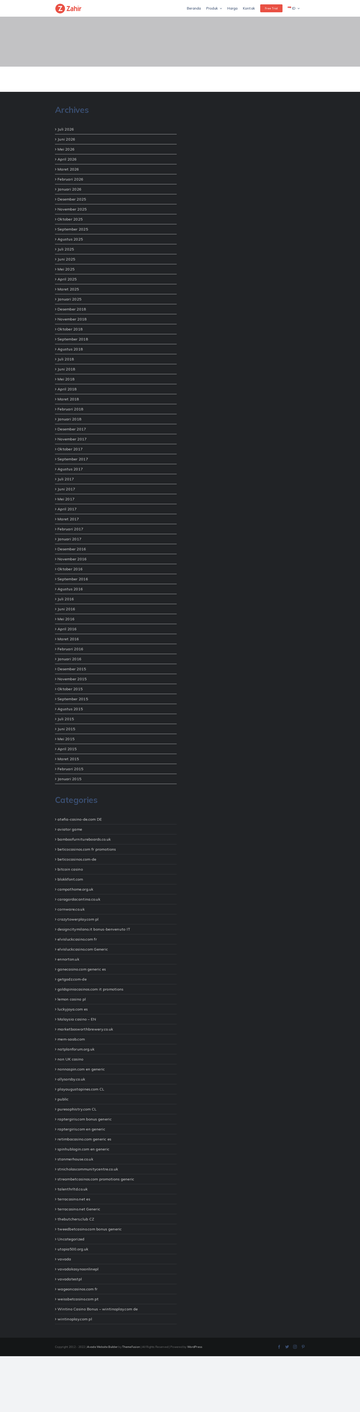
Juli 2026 (66, 129)
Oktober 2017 (70, 449)
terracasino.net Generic (79, 1209)
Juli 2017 (66, 479)
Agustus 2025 (70, 239)
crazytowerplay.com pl (78, 919)
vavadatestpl (70, 1279)
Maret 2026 (68, 169)
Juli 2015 (66, 719)
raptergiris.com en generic (81, 1129)
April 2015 (67, 749)
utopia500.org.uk (73, 1249)
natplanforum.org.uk (76, 1049)
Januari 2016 (69, 659)
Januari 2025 (69, 299)
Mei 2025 (66, 269)
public (63, 1099)
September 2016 (73, 579)
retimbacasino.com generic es (84, 1139)
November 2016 (72, 559)
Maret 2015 (68, 758)
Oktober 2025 (70, 219)
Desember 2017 (72, 429)
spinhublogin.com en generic (83, 1149)
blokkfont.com (70, 879)
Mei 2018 (66, 379)
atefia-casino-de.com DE (80, 819)
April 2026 (67, 159)
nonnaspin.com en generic (81, 1069)
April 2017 (67, 509)
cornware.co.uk (71, 909)
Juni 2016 (66, 609)
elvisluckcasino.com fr (77, 939)
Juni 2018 (66, 369)
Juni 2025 (66, 259)
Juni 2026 (66, 139)
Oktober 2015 (70, 689)
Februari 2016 (71, 649)
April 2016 (67, 629)
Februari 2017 (71, 529)
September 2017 (73, 459)
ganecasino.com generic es (82, 969)
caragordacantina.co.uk (79, 899)
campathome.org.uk (76, 889)
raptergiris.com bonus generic (85, 1119)
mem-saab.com (71, 1039)
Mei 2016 (66, 619)
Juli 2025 (66, 249)
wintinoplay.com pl (75, 1319)
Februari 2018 (71, 409)
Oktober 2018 (70, 329)
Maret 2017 (68, 519)
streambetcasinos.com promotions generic (96, 1179)
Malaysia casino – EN (77, 1019)
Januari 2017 (69, 539)
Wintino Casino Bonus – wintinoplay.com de (98, 1309)
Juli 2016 (66, 599)
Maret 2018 (68, 399)
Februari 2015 (71, 768)
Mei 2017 (66, 499)
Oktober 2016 (70, 569)
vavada (64, 1259)
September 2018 (73, 339)
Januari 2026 (69, 189)
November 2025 (72, 209)
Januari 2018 (69, 419)
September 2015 (73, 699)
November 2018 (72, 319)
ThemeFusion (131, 1346)
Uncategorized (71, 1239)
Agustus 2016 (70, 589)
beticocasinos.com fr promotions (87, 849)
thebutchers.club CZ (76, 1219)
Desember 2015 (72, 669)
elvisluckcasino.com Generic (83, 949)
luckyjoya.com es (73, 1009)
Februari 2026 (71, 179)
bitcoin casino (70, 869)
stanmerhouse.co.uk (75, 1159)
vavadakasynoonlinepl (78, 1269)
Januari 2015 (69, 778)
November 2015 (72, 679)
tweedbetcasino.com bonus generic (90, 1229)
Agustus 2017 (70, 469)
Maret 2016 (68, 639)
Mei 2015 (66, 739)
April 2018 (67, 389)
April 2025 (67, 279)
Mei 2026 (66, 149)
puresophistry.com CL (77, 1109)
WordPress (194, 1346)
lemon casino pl (72, 999)
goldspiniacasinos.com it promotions (90, 989)
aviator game (70, 829)
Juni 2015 (66, 729)
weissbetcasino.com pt (78, 1299)
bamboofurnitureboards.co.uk (84, 839)
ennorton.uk (68, 959)
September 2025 (73, 229)
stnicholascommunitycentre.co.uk (88, 1169)
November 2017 (72, 439)
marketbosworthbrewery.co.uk (85, 1029)
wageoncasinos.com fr (78, 1289)
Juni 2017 (66, 489)
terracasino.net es (74, 1199)
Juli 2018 (66, 359)
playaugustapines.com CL (81, 1089)
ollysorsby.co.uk (71, 1079)
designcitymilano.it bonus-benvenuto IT (94, 929)
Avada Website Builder (102, 1346)
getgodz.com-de (72, 979)
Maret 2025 (68, 289)
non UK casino (71, 1059)
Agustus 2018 (70, 349)
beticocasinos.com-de (77, 859)
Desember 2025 (72, 199)
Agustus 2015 (70, 709)
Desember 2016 (72, 549)
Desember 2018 (72, 309)
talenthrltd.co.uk (73, 1189)
